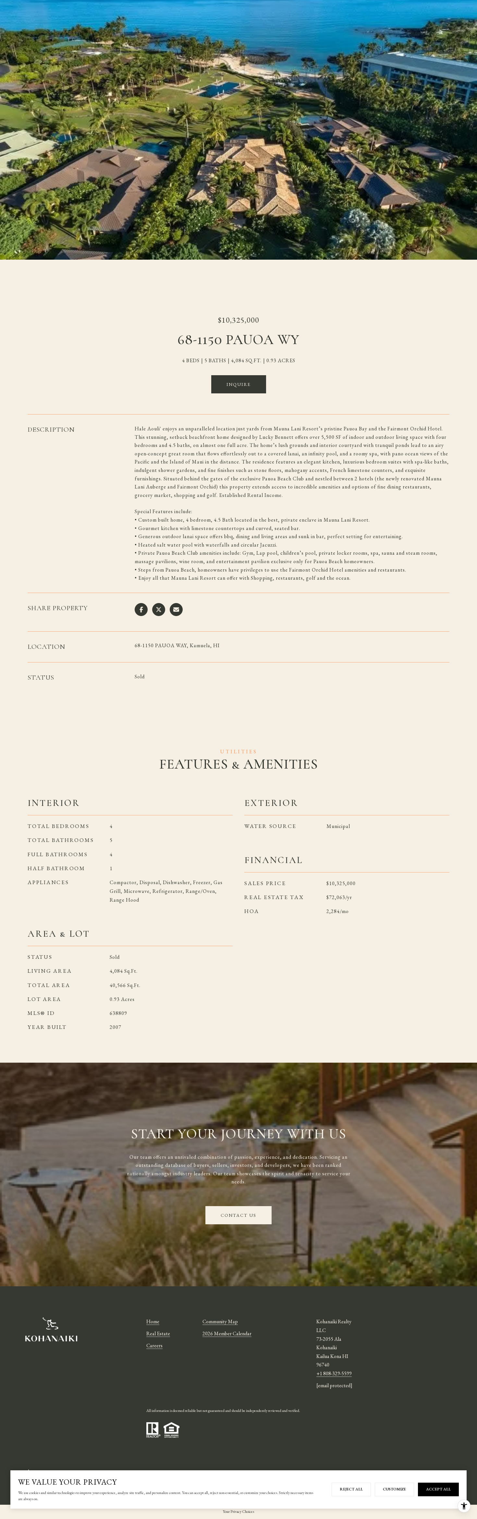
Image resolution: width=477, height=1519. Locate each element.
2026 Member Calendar (226, 1333)
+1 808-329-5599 (334, 1373)
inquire (238, 384)
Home (152, 1321)
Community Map (220, 1321)
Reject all (351, 1489)
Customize (394, 1489)
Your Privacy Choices (238, 1511)
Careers (154, 1345)
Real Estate (158, 1333)
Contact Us (238, 1215)
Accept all (438, 1489)
